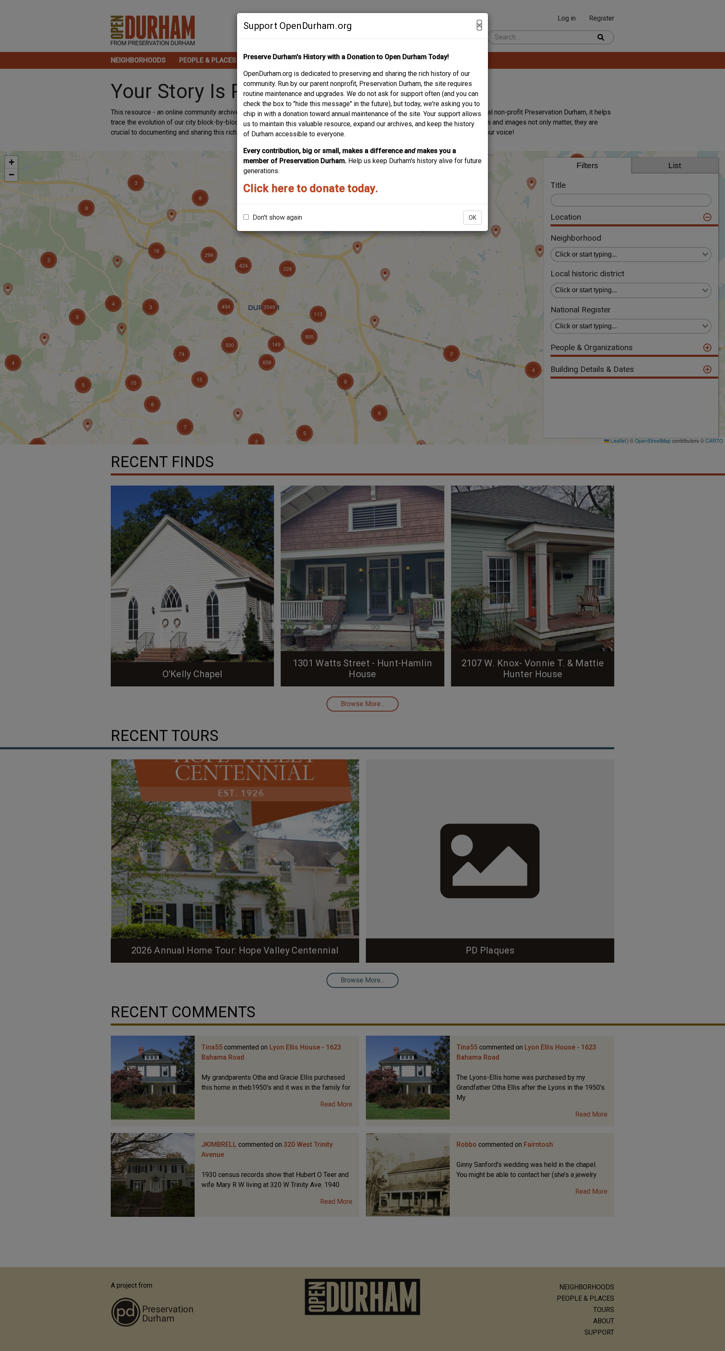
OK (472, 217)
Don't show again (276, 217)
